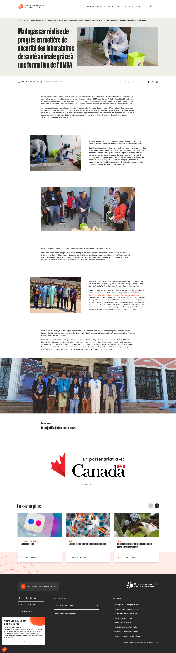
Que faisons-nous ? (115, 6)
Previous (150, 505)
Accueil (20, 20)
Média (152, 6)
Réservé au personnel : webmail (126, 631)
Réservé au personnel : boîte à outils (128, 636)
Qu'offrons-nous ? (136, 6)
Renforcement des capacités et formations (41, 20)
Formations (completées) (124, 618)
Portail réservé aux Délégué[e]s (126, 627)
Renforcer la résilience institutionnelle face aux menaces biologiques (114, 295)
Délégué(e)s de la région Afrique (127, 605)
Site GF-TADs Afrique (123, 622)
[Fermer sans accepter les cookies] (9, 643)
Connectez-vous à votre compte (40, 586)
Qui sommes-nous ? (94, 6)
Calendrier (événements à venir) (127, 609)
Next (157, 505)
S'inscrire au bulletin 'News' (29, 605)
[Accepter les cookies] (38, 643)
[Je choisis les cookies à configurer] (23, 643)
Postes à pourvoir (26, 611)
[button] (4, 649)
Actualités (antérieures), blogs (126, 614)
